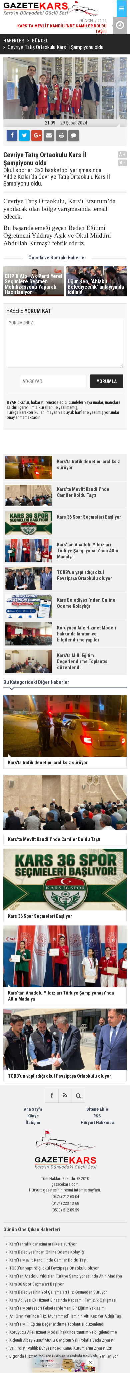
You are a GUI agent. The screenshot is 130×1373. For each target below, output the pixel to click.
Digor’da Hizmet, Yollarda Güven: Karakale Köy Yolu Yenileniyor (63, 1356)
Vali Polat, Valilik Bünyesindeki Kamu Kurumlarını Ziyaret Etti (60, 1348)
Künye (33, 1115)
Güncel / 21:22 (62, 23)
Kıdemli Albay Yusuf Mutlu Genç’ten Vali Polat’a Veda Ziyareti (62, 1340)
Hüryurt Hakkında (97, 1122)
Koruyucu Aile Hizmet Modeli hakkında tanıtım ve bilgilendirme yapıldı (60, 1333)
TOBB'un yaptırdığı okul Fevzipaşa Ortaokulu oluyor (54, 1268)
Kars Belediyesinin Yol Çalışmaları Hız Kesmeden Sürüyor (58, 1292)
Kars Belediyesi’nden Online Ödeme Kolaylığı (47, 1252)
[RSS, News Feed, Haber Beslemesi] (65, 1096)
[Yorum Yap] (73, 135)
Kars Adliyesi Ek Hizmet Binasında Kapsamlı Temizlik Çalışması (62, 1300)
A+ (122, 154)
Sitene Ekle (97, 1109)
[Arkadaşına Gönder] (49, 135)
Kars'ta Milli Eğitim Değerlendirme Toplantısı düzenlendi (56, 1324)
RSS (97, 1115)
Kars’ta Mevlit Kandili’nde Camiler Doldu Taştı (48, 1260)
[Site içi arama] (78, 1096)
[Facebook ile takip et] (51, 1096)
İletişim (33, 1122)
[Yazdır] (61, 135)
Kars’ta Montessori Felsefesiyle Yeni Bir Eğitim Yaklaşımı (57, 1308)
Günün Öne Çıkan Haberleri (31, 1229)
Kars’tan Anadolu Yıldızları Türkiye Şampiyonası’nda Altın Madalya (65, 1276)
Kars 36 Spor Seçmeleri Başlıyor (36, 1284)
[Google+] (36, 135)
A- (123, 163)
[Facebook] (12, 135)
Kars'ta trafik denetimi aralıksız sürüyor (43, 1244)
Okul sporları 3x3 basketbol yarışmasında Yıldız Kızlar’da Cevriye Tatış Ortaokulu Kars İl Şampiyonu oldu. (56, 177)
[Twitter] (24, 135)
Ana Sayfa (33, 1109)
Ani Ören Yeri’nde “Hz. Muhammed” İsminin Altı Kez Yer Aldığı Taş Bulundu (62, 1317)
